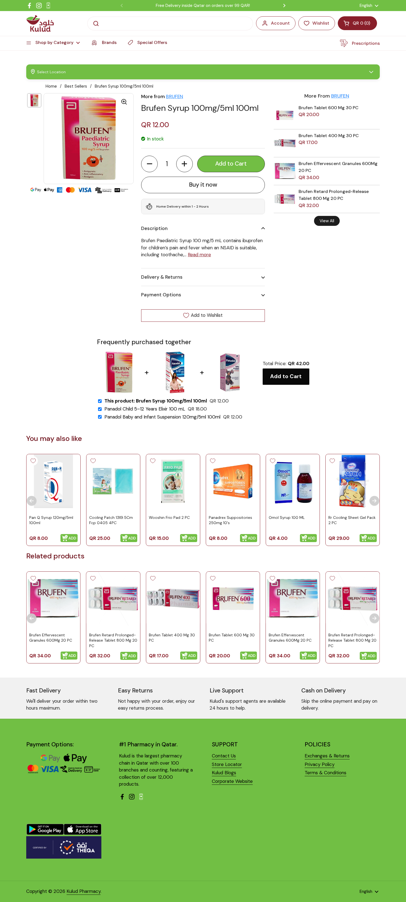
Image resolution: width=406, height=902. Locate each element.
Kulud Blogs (224, 773)
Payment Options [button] (161, 295)
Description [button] (154, 228)
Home (51, 86)
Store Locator (227, 764)
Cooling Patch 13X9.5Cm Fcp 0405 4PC (111, 520)
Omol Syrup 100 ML (287, 517)
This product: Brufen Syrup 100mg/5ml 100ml (155, 401)
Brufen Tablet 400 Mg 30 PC (329, 135)
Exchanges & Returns (327, 756)
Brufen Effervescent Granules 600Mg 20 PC (50, 637)
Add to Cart (286, 376)
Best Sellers (76, 86)
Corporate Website (232, 781)
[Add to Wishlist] (33, 460)
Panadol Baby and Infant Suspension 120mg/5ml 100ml (162, 417)
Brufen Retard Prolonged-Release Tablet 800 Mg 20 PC (113, 640)
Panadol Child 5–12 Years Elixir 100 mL (144, 409)
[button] (149, 164)
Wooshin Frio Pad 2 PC (169, 517)
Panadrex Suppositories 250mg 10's (230, 520)
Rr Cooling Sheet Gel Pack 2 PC (352, 520)
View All (327, 221)
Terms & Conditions (325, 773)
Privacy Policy (319, 764)
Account (280, 23)
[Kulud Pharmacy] (40, 23)
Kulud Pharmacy (84, 891)
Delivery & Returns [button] (162, 277)
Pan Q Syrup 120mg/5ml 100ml (51, 520)
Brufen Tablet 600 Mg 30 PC (328, 108)
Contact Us (224, 756)
